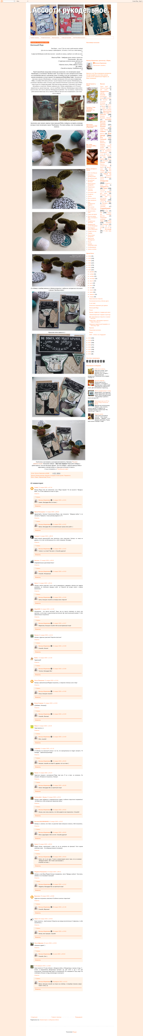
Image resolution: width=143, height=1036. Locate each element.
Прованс (109, 201)
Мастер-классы (55, 37)
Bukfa (36, 657)
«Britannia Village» (104, 88)
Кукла (102, 159)
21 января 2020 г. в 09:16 (45, 583)
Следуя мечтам (92, 231)
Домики (102, 141)
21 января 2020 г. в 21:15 (47, 748)
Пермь (105, 188)
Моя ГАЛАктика (92, 209)
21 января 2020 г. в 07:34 (45, 487)
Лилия (36, 772)
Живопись (103, 142)
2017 (89, 342)
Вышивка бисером (105, 118)
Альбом (102, 95)
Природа (103, 200)
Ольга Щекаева (38, 943)
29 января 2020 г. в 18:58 (47, 896)
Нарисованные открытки (96, 298)
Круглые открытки (99, 380)
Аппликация (103, 96)
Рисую (91, 310)
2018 (89, 340)
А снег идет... (92, 303)
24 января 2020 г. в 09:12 (54, 871)
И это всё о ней (92, 192)
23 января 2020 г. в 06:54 (59, 856)
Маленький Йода (93, 307)
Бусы (109, 108)
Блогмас (105, 99)
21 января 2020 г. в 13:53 (50, 703)
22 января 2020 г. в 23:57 (56, 821)
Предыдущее (78, 1017)
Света (36, 583)
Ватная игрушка (107, 109)
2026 (89, 256)
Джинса (102, 133)
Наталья (37, 560)
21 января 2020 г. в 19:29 (59, 714)
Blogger (75, 1032)
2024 (89, 260)
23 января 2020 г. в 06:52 (59, 809)
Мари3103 (37, 609)
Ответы (38, 497)
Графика (103, 131)
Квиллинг (108, 154)
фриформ (102, 225)
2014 (89, 349)
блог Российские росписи (79, 37)
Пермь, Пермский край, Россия (42, 477)
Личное (102, 162)
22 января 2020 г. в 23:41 (54, 797)
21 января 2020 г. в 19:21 (59, 500)
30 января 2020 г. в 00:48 (45, 918)
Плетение (102, 191)
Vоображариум (92, 247)
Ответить (36, 493)
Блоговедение (103, 101)
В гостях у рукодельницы (92, 175)
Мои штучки (91, 207)
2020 (89, 269)
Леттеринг (105, 160)
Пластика (102, 190)
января (92, 296)
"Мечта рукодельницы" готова (103, 390)
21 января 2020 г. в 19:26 (59, 597)
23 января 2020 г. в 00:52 (45, 844)
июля (91, 283)
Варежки (91, 327)
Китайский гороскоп (105, 155)
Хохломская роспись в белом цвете (99, 301)
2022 (89, 265)
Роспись (105, 203)
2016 (89, 344)
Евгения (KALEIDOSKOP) (41, 821)
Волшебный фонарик (91, 181)
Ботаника (102, 103)
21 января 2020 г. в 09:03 (47, 560)
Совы (106, 211)
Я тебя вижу (107, 231)
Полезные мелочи (105, 195)
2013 (89, 351)
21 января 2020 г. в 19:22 (59, 524)
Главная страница (34, 37)
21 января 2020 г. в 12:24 (46, 635)
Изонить (102, 154)
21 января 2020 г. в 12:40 (45, 657)
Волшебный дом (92, 178)
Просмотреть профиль (99, 65)
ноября (92, 274)
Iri (35, 965)
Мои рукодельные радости (91, 204)
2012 (89, 354)
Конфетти (90, 194)
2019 (89, 338)
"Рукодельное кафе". (63, 469)
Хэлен (36, 844)
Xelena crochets (92, 249)
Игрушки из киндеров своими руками (54, 475)
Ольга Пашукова (39, 680)
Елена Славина (38, 703)
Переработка (67, 475)
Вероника (37, 896)
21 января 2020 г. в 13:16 (51, 680)
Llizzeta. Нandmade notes (92, 244)
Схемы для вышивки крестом (105, 214)
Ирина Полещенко (39, 511)
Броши (103, 106)
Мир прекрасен (92, 200)
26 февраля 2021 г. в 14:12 (60, 981)
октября (92, 276)
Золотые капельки (90, 189)
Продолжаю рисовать (95, 330)
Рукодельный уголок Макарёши (92, 225)
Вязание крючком (40, 475)
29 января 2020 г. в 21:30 (59, 907)
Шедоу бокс (107, 227)
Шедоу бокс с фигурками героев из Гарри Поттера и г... (98, 321)
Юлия (36, 725)
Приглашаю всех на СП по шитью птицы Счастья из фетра (102, 402)
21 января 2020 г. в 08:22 (52, 511)
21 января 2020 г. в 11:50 (47, 609)
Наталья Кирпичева (44, 500)
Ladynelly (37, 748)
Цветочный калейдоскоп (91, 239)
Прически (102, 201)
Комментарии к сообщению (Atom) (49, 1019)
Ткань (102, 221)
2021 (89, 267)
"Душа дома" (104, 86)
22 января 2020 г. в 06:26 (59, 785)
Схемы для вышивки (66, 37)
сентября (92, 278)
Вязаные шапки (99, 414)
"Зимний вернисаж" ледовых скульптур (99, 314)
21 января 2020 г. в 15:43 (45, 725)
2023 (89, 263)
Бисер (101, 98)
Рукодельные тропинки (91, 221)
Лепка (109, 159)
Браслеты (102, 104)
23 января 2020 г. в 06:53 (59, 832)
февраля (92, 294)
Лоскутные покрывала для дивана (98, 305)
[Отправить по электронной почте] (53, 473)
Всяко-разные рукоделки (91, 184)
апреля (92, 290)
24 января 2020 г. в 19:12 (59, 884)
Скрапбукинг (105, 208)
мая (91, 287)
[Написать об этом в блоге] (55, 473)
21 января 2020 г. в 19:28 (59, 646)
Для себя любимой (105, 138)
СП (101, 212)
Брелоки (109, 104)
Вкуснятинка (107, 111)
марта (91, 292)
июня (91, 285)
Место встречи (92, 198)
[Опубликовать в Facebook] (58, 473)
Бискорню (108, 98)
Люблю (90, 196)
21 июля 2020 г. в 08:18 (59, 954)
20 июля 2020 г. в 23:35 (50, 943)
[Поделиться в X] (56, 473)
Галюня (36, 536)
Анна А (36, 918)
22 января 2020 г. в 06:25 (59, 761)
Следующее (34, 1017)
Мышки (109, 172)
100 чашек (103, 89)
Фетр (109, 221)
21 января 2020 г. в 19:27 (59, 623)
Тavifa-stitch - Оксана (40, 797)
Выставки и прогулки (105, 113)
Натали (36, 635)
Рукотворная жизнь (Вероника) (92, 228)
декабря (92, 271)
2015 (89, 347)
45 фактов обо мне (45, 37)
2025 (89, 258)
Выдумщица (91, 187)
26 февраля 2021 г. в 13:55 (43, 965)
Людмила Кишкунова (40, 871)
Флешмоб (108, 222)
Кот (105, 157)
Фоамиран (105, 224)
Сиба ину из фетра (100, 369)
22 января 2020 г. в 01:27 (45, 772)
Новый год (107, 174)
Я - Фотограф (105, 229)
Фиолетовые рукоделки (91, 235)
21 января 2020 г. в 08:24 (46, 536)
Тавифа (90, 233)
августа (92, 281)
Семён (36, 487)
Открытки (104, 181)
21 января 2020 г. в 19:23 (59, 571)
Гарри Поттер (104, 129)
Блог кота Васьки (92, 173)
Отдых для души (92, 214)
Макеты (102, 167)
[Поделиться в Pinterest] (59, 473)
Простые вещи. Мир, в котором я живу (92, 218)
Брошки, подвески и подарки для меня (99, 312)
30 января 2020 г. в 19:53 (59, 931)
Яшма (89, 242)
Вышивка (102, 116)
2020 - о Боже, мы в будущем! (97, 334)
